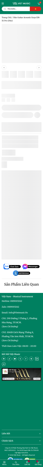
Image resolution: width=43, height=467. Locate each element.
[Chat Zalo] (37, 359)
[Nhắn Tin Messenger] (4, 364)
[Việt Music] (21, 3)
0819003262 (16, 301)
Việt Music (20, 221)
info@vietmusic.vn (18, 312)
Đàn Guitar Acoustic (28, 146)
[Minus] (5, 107)
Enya (18, 141)
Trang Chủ (6, 17)
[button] (37, 115)
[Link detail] (4, 359)
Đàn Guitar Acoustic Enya (20, 240)
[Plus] (38, 107)
